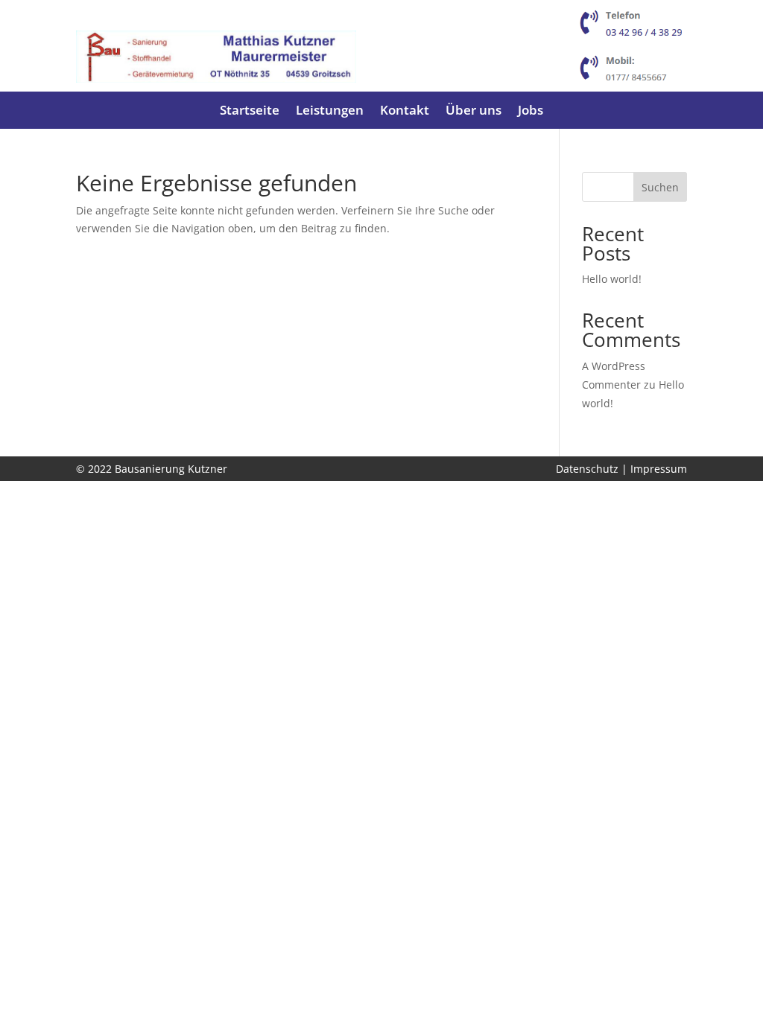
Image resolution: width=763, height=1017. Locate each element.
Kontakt (404, 111)
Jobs (530, 111)
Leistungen (330, 111)
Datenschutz (587, 469)
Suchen (660, 187)
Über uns (473, 111)
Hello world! (612, 279)
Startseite (249, 111)
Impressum (658, 469)
